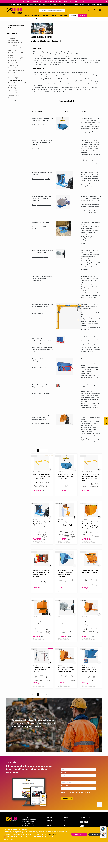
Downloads (67, 817)
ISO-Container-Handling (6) (15, 58)
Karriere (49, 820)
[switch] (103, 836)
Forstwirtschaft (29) (13, 85)
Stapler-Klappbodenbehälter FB (41, 393)
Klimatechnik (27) (12, 93)
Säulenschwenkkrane (41, 311)
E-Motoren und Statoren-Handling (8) (15, 37)
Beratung (74, 15)
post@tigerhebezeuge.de (96, 4)
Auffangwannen (36, 347)
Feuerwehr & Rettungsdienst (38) (17, 83)
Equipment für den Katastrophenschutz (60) (15, 42)
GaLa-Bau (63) (12, 88)
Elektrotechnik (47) (13, 78)
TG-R (39, 149)
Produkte (26, 15)
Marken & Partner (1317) (14, 103)
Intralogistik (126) (13, 55)
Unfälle (82, 15)
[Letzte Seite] (46, 450)
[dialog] (54, 834)
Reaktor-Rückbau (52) (14, 50)
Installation (41, 313)
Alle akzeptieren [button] (79, 834)
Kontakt (49, 826)
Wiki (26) (9, 98)
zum (42, 347)
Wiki (48, 823)
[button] (36, 840)
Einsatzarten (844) (12, 33)
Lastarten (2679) (11, 100)
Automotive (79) (12, 68)
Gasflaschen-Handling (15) (15, 48)
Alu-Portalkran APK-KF (38, 285)
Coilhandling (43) (12, 75)
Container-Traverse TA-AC (39, 125)
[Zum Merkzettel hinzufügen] (49, 469)
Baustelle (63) (11, 73)
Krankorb (34, 149)
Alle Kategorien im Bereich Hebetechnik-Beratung (16, 26)
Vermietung (63, 15)
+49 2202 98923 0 (79, 4)
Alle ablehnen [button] (95, 834)
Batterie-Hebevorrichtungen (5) (16, 70)
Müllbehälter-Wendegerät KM (40, 257)
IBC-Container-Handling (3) (15, 53)
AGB (65, 826)
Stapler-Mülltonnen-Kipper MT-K (41, 179)
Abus (33, 311)
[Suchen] (67, 10)
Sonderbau (35, 15)
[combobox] (52, 10)
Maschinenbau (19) (13, 95)
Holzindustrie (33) (13, 90)
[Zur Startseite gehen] (14, 10)
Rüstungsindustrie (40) (14, 63)
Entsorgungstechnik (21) (15, 80)
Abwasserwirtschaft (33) (14, 65)
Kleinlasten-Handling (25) (15, 60)
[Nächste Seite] (43, 450)
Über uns (49, 817)
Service (54, 15)
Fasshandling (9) (12, 45)
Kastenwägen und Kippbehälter (41, 423)
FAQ (65, 820)
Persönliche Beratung (13, 31)
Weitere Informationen (52, 834)
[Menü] (106, 827)
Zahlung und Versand (69, 823)
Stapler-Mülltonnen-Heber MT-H (41, 367)
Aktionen (45, 15)
